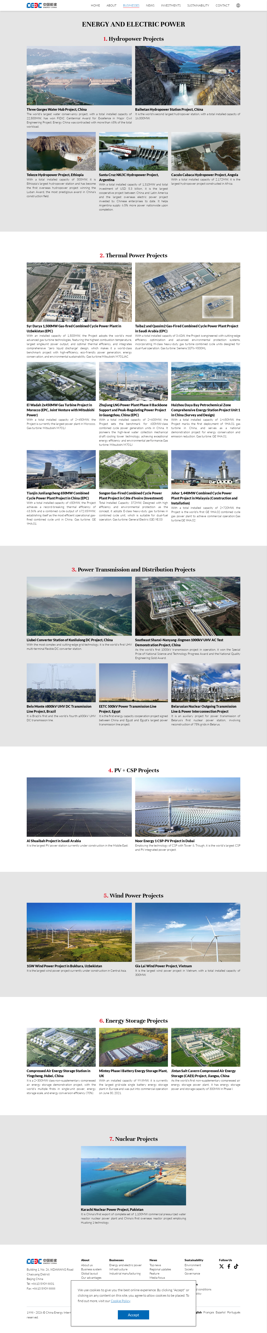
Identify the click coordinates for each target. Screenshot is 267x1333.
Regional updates (160, 1269)
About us (87, 1265)
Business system (91, 1269)
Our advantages (91, 1277)
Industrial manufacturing (125, 1273)
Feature (154, 1273)
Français (208, 1312)
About (111, 5)
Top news (155, 1265)
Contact (222, 5)
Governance (192, 1273)
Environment (193, 1265)
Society (189, 1269)
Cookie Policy (120, 1301)
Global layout (89, 1273)
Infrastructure (118, 1269)
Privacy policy (193, 1293)
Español (220, 1312)
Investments (171, 5)
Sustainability (198, 5)
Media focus (157, 1277)
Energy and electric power (125, 1265)
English (197, 1312)
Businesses (131, 5)
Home (95, 5)
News (150, 5)
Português (233, 1312)
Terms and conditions (198, 1289)
